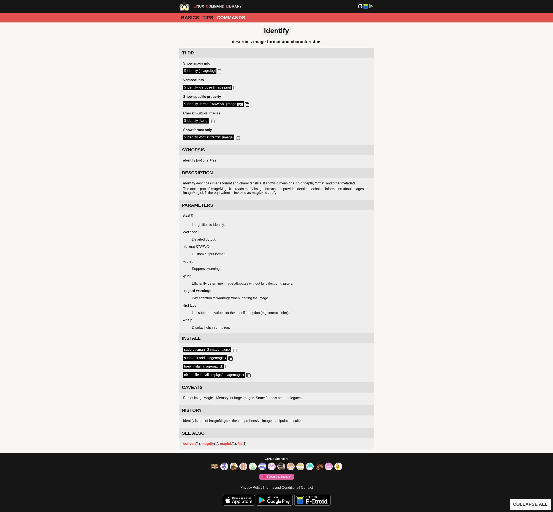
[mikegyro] (215, 467)
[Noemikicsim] (319, 467)
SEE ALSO (193, 433)
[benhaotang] (262, 467)
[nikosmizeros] (234, 467)
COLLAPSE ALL (530, 504)
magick (226, 443)
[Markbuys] (310, 467)
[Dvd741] (253, 467)
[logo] (184, 6)
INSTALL (191, 338)
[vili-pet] (281, 467)
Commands (231, 17)
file (240, 443)
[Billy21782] (329, 467)
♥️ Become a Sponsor (276, 476)
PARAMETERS (197, 205)
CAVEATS (192, 387)
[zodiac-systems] (224, 467)
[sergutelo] (338, 467)
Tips (208, 17)
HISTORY (192, 410)
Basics (190, 17)
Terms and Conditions (281, 487)
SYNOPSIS (193, 149)
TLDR (188, 52)
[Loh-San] (300, 467)
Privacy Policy (251, 487)
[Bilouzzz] (243, 467)
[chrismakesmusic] (291, 467)
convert (189, 443)
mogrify (208, 443)
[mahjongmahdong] (272, 467)
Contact (307, 487)
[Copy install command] (234, 350)
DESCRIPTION (197, 172)
